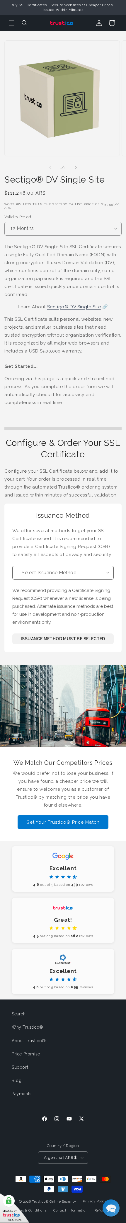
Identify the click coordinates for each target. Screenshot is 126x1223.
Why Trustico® (27, 1027)
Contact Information (70, 1210)
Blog (16, 1080)
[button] (11, 22)
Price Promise (26, 1054)
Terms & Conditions (30, 1210)
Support (20, 1067)
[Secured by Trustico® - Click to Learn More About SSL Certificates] (14, 1208)
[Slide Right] (75, 167)
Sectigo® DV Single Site (74, 307)
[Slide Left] (50, 167)
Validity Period (17, 217)
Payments (22, 1093)
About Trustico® (29, 1040)
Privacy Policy (95, 1201)
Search (19, 1014)
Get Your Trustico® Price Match (63, 822)
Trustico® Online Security (54, 1202)
